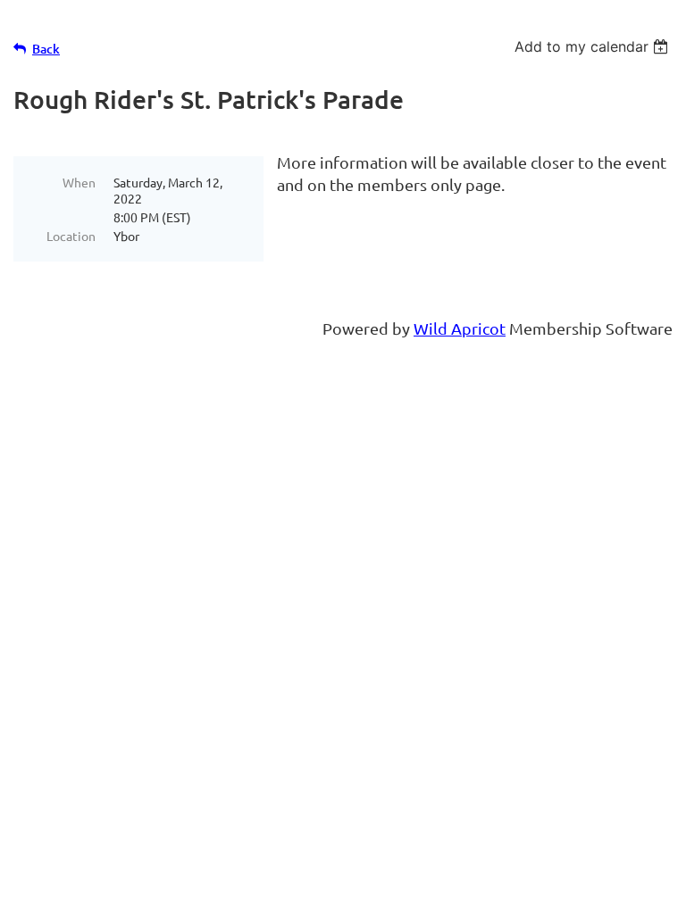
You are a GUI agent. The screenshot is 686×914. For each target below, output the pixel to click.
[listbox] (593, 46)
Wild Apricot (460, 328)
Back (46, 48)
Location (71, 236)
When (79, 182)
